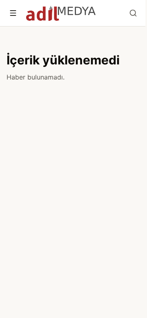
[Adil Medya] (61, 13)
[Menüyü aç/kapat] (13, 13)
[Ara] (133, 13)
